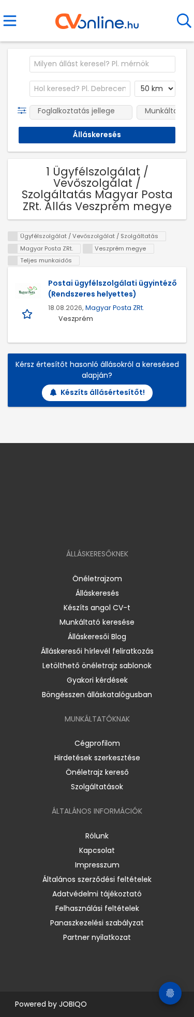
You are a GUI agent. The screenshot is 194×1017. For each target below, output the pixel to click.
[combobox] (102, 64)
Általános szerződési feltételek (97, 879)
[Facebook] (73, 524)
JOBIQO (73, 1004)
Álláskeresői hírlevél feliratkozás (97, 651)
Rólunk (97, 836)
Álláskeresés (97, 593)
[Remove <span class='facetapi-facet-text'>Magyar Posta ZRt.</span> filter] (13, 248)
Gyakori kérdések (97, 680)
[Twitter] (122, 524)
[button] (24, 110)
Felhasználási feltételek (97, 908)
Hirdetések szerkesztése (97, 758)
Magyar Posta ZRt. (114, 307)
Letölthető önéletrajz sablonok (97, 665)
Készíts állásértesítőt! (103, 392)
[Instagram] (90, 524)
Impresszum (97, 865)
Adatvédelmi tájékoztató (97, 894)
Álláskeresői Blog (97, 636)
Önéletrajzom (97, 578)
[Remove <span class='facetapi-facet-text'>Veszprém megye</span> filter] (88, 248)
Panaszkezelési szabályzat (97, 923)
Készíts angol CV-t (97, 607)
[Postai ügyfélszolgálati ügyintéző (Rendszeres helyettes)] (28, 291)
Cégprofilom (97, 743)
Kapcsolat (97, 850)
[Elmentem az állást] (28, 313)
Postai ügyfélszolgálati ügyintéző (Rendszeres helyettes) (112, 288)
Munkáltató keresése (97, 622)
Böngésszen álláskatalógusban (97, 694)
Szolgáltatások (97, 787)
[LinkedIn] (107, 524)
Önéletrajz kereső (97, 772)
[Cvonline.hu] (97, 17)
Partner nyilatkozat (97, 937)
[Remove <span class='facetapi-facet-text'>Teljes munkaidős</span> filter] (13, 260)
